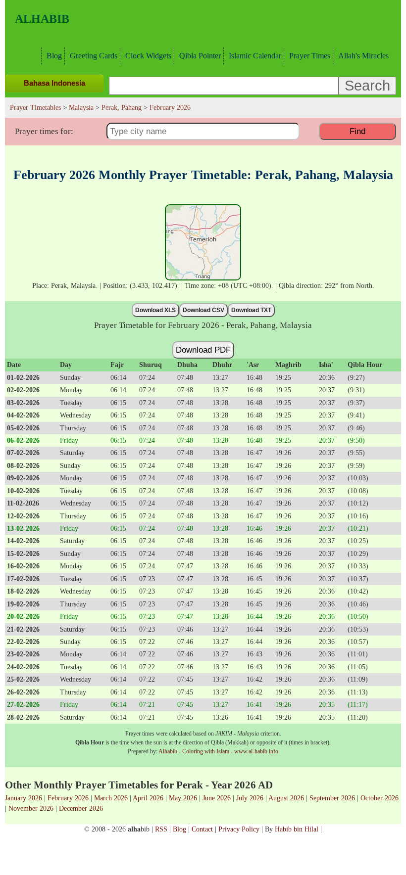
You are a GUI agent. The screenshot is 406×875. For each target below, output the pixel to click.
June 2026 (217, 798)
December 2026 (81, 808)
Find (357, 131)
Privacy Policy (238, 829)
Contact (202, 829)
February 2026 (68, 798)
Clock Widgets (148, 55)
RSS (161, 829)
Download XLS (155, 310)
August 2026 (286, 798)
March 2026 (111, 798)
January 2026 (23, 798)
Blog (54, 55)
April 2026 (148, 798)
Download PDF (203, 350)
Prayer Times (309, 55)
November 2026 (30, 808)
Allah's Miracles (363, 55)
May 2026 (183, 798)
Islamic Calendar (255, 55)
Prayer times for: (44, 131)
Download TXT (251, 310)
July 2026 (249, 798)
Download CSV (203, 310)
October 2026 (379, 798)
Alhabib (42, 18)
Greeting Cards (93, 55)
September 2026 (332, 798)
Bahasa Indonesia (54, 83)
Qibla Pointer (200, 55)
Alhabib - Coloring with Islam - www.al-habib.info (218, 751)
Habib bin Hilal (296, 829)
